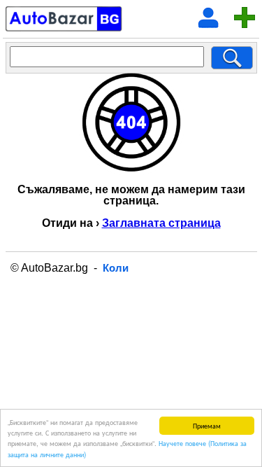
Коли (116, 268)
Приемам (207, 425)
